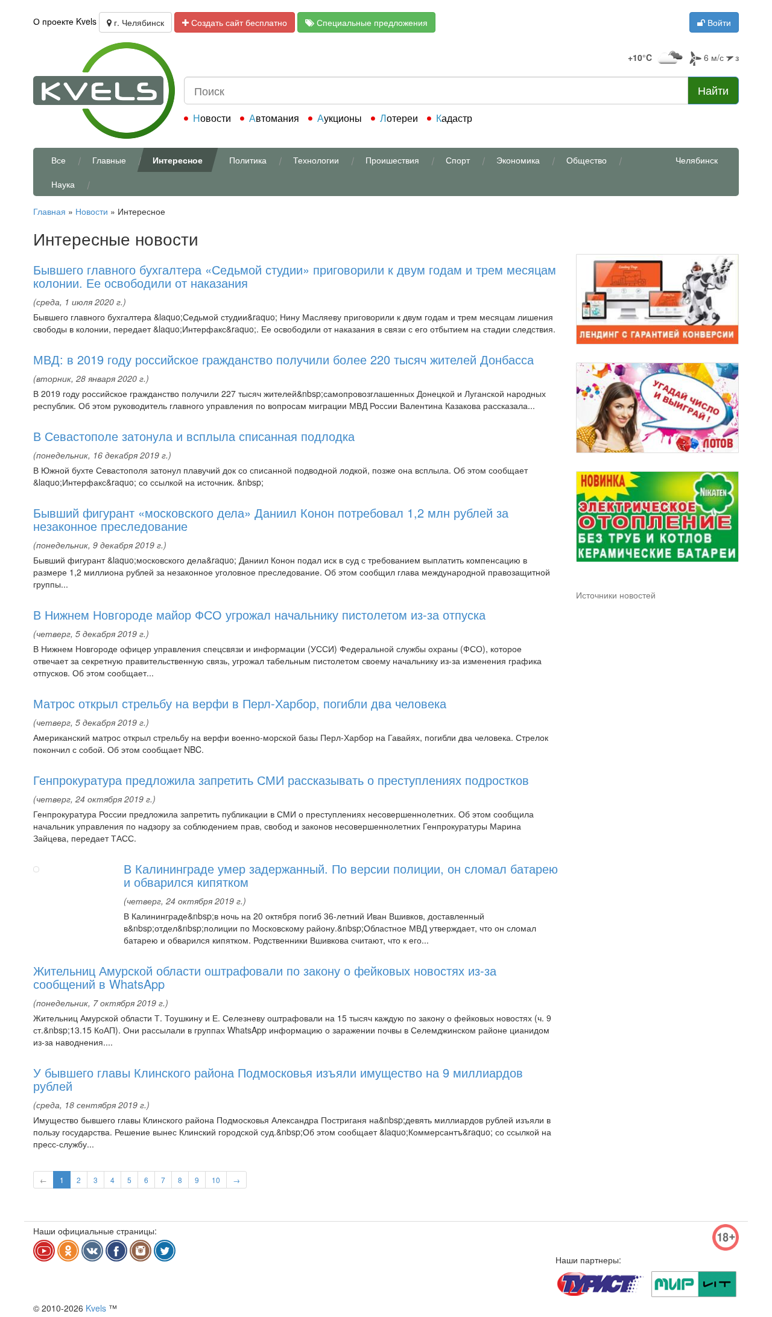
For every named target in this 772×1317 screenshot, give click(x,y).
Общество (586, 160)
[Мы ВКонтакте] (92, 1250)
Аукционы (339, 118)
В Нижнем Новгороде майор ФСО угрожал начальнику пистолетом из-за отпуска (259, 614)
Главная (49, 211)
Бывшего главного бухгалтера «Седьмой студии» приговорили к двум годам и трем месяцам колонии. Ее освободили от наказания (294, 276)
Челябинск (697, 160)
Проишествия (392, 160)
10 (216, 1180)
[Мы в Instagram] (140, 1250)
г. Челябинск (138, 22)
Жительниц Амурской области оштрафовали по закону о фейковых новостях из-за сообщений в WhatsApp (264, 977)
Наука (63, 184)
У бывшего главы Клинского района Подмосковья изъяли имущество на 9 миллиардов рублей (278, 1079)
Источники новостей (616, 595)
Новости (212, 118)
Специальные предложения (371, 22)
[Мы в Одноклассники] (68, 1250)
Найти (713, 90)
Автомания (274, 118)
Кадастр (454, 118)
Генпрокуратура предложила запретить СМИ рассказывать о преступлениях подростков (281, 780)
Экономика (518, 160)
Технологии (316, 160)
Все (58, 160)
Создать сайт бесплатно (238, 22)
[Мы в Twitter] (165, 1250)
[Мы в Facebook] (116, 1250)
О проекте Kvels (64, 21)
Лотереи (399, 118)
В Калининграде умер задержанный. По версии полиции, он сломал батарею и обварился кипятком (341, 875)
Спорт (458, 160)
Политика (248, 160)
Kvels (96, 1308)
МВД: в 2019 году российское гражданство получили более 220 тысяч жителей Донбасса (283, 359)
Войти (718, 22)
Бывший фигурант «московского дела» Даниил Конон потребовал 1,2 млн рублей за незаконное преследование (270, 519)
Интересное (178, 160)
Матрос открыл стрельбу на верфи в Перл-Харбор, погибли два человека (239, 703)
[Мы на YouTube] (44, 1250)
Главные (109, 160)
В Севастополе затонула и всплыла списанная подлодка (194, 436)
